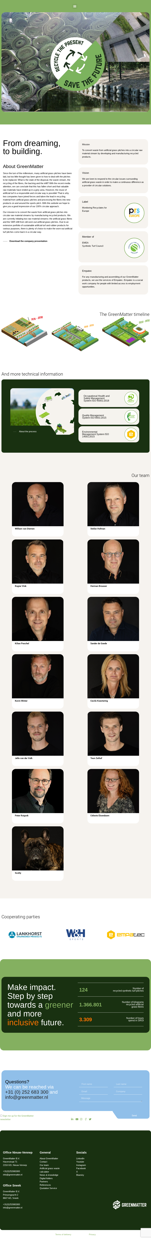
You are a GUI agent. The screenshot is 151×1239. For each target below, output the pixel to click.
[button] (74, 6)
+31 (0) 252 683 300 (26, 1092)
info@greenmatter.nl (26, 1097)
